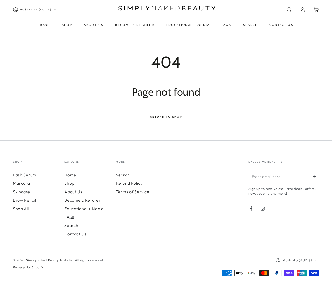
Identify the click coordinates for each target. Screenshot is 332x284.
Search (71, 225)
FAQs (69, 217)
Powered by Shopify (28, 267)
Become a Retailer (82, 200)
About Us (73, 191)
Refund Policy (129, 183)
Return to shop (166, 116)
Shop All (21, 208)
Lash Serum (24, 174)
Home (70, 174)
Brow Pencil (24, 200)
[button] (289, 9)
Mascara (21, 183)
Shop (69, 183)
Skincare (21, 191)
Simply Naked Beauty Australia (49, 260)
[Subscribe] (316, 176)
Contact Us (75, 233)
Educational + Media (83, 208)
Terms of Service (132, 191)
